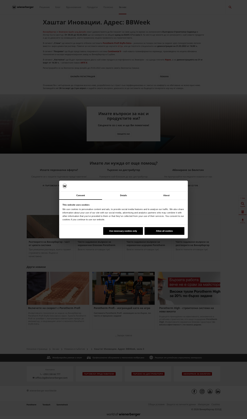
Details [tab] (123, 195)
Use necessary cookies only (123, 231)
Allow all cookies (164, 231)
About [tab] (166, 195)
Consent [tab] (80, 195)
